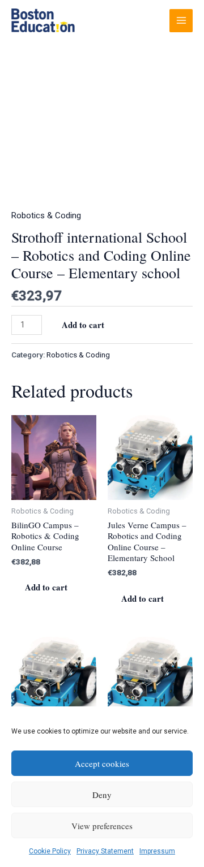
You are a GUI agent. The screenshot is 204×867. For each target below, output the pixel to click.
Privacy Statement (105, 851)
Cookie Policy (50, 851)
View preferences (102, 825)
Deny (102, 794)
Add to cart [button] (46, 587)
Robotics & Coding (46, 215)
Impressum (157, 851)
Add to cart (83, 324)
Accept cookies (102, 763)
